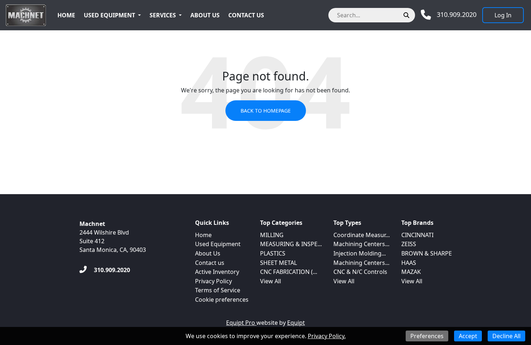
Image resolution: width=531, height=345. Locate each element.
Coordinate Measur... (361, 235)
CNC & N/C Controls (360, 272)
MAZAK (411, 272)
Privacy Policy (213, 281)
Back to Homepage (266, 110)
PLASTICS (272, 253)
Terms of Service (217, 290)
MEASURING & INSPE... (291, 244)
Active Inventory (217, 272)
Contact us (246, 15)
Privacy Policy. (327, 336)
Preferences (427, 336)
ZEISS (408, 244)
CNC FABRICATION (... (288, 272)
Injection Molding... (359, 253)
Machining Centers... (361, 244)
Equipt (296, 323)
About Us (205, 15)
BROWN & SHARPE (426, 253)
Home (66, 15)
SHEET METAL (278, 263)
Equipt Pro (241, 323)
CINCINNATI (417, 235)
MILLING (272, 235)
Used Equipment (109, 15)
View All (270, 281)
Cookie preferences (222, 299)
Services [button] (163, 15)
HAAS (408, 263)
